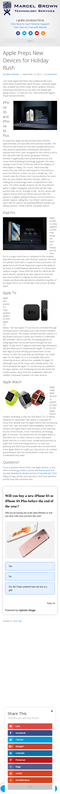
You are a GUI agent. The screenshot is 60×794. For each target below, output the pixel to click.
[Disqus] (30, 664)
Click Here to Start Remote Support (30, 24)
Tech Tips (17, 621)
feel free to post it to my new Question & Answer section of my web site (28, 472)
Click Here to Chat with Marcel (30, 27)
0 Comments (51, 74)
